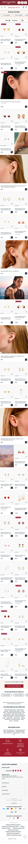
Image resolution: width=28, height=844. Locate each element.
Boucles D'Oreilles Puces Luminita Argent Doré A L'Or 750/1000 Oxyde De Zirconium (6, 602)
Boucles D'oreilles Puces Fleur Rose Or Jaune (6, 556)
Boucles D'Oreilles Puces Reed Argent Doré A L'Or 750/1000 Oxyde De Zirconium (20, 209)
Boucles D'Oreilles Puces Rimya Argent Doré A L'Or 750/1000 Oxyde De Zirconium (6, 209)
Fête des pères (8, 719)
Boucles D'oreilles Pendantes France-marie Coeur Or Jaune (21, 675)
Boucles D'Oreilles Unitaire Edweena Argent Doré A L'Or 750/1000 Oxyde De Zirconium (21, 402)
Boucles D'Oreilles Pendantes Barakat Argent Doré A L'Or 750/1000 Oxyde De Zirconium (7, 578)
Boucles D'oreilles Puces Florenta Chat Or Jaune (6, 318)
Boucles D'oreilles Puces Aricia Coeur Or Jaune (6, 40)
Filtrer (7, 20)
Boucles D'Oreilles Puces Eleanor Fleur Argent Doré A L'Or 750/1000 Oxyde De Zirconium (6, 149)
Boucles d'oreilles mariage (14, 711)
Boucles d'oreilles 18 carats (10, 709)
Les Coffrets (16, 720)
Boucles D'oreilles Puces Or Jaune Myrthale (10, 271)
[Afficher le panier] (26, 7)
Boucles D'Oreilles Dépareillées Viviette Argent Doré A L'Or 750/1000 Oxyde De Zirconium (6, 675)
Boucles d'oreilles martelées (8, 715)
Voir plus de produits (14, 686)
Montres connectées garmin (8, 730)
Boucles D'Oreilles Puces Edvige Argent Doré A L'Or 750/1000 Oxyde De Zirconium (6, 379)
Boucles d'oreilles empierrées (18, 713)
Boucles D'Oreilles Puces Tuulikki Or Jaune (20, 556)
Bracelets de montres (15, 719)
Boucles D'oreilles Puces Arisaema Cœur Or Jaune (6, 402)
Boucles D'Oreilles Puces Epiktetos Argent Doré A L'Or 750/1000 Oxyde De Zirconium (21, 379)
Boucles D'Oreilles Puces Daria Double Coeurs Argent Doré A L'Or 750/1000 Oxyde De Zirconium (13, 186)
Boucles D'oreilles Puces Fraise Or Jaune (6, 508)
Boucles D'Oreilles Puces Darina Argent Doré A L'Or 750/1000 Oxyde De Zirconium (6, 64)
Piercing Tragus (17, 716)
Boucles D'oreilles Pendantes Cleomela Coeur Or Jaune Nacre (21, 509)
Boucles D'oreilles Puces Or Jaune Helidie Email (20, 40)
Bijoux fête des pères (20, 731)
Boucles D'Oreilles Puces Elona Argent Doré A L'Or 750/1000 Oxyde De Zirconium (20, 627)
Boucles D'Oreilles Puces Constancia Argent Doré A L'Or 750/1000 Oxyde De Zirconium (12, 439)
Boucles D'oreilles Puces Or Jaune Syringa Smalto (20, 63)
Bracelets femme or (11, 731)
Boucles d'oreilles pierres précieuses (14, 712)
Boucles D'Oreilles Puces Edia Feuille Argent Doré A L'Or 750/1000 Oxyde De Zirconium (7, 485)
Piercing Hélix (10, 716)
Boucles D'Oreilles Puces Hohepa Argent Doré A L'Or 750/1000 (6, 233)
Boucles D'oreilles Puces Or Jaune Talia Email (20, 601)
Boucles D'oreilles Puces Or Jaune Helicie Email (20, 232)
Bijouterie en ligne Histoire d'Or (9, 702)
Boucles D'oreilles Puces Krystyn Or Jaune (6, 651)
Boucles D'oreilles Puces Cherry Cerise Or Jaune (20, 462)
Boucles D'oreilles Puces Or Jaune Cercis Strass (10, 101)
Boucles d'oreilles (20, 702)
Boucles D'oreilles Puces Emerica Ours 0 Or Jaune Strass (6, 533)
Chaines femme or (17, 732)
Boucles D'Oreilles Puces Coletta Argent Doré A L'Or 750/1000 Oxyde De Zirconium (20, 578)
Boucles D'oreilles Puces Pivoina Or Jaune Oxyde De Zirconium (20, 127)
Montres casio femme (8, 732)
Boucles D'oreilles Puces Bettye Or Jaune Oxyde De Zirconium (20, 485)
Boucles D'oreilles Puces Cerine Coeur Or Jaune (6, 127)
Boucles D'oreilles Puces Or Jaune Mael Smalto (20, 649)
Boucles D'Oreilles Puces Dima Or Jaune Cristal (20, 533)
